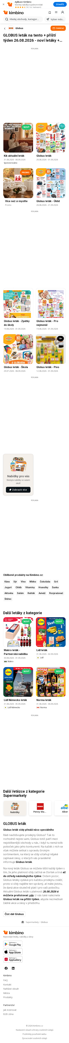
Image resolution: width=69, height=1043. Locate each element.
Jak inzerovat (10, 1009)
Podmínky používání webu (34, 1034)
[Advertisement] (34, 84)
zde (31, 895)
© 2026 (34, 1025)
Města (6, 993)
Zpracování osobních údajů (34, 1038)
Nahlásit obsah (11, 988)
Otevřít (60, 4)
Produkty (8, 997)
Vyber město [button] (58, 19)
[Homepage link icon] (22, 922)
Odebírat (60, 28)
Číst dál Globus (14, 914)
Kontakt (7, 984)
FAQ (5, 980)
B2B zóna (8, 1014)
